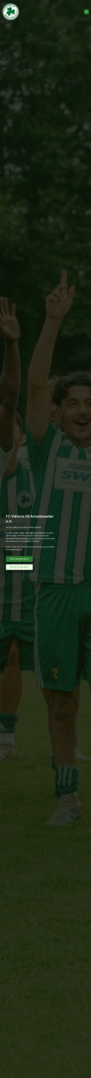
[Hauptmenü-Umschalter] (86, 12)
